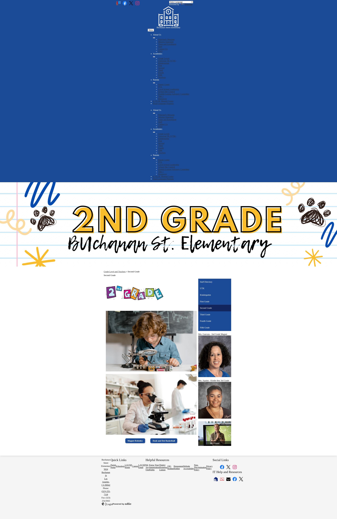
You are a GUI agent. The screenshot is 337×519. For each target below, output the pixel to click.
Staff (160, 46)
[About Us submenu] (154, 37)
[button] (154, 113)
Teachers (162, 77)
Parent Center (164, 84)
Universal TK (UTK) (167, 61)
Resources (162, 99)
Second (161, 68)
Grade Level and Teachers (115, 272)
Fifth (160, 75)
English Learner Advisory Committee (173, 94)
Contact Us (163, 49)
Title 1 (160, 96)
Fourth (161, 73)
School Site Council (166, 92)
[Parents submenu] (154, 82)
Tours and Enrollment (167, 44)
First (160, 65)
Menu (151, 30)
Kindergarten (163, 63)
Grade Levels (163, 58)
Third (160, 70)
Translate (188, 4)
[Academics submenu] (154, 56)
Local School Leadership (168, 89)
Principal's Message (166, 39)
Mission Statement (166, 42)
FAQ (160, 51)
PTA (160, 87)
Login (107, 504)
